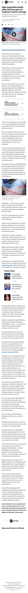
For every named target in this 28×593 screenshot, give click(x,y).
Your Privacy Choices (11, 589)
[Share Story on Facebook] (2, 24)
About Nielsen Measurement (11, 587)
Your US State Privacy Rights (14, 584)
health (14, 506)
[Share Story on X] (6, 24)
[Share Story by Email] (9, 24)
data (13, 170)
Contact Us (18, 589)
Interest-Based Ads (21, 585)
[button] (2, 2)
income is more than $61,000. (10, 352)
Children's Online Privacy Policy (9, 585)
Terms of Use (20, 587)
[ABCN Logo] (9, 2)
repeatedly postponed (8, 265)
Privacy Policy (18, 582)
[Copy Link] (12, 24)
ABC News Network (10, 582)
